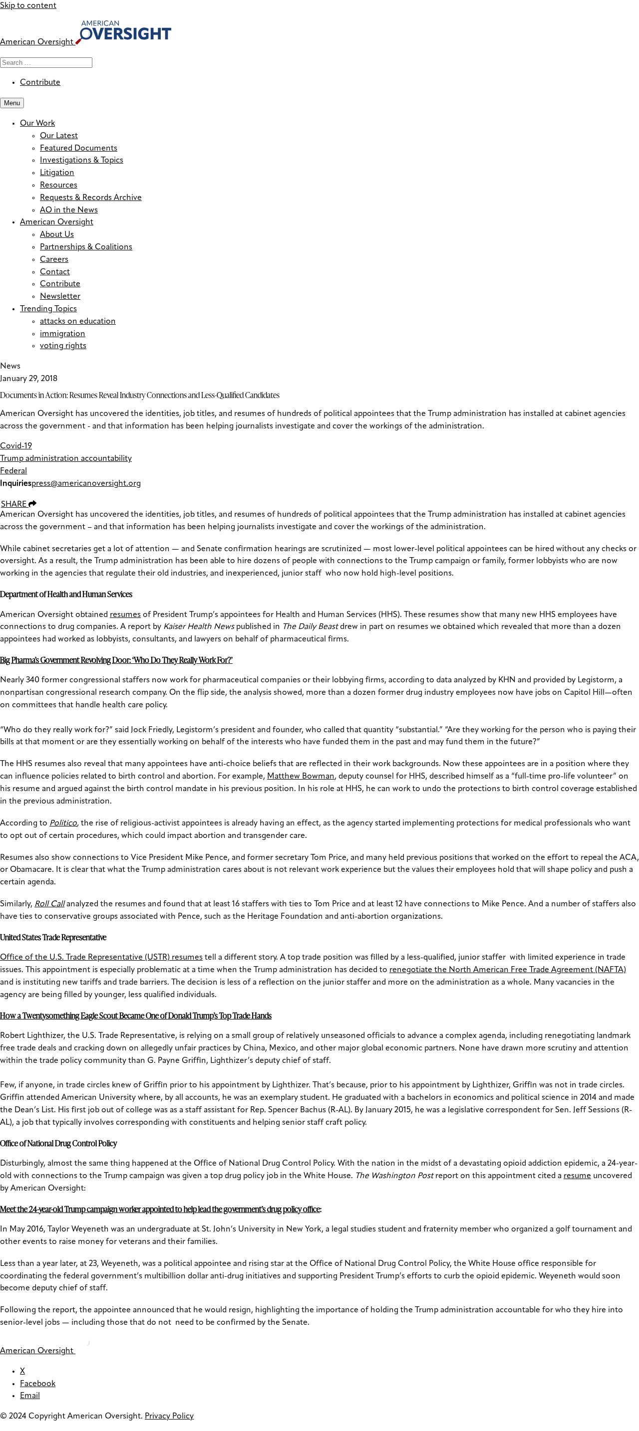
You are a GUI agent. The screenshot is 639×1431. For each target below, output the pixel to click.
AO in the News (69, 210)
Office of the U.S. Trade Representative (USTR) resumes (101, 958)
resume (577, 1176)
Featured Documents (78, 149)
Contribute (40, 83)
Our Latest (59, 136)
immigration (62, 334)
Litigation (57, 173)
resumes (125, 615)
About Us (57, 235)
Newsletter (60, 297)
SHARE (14, 505)
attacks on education (78, 322)
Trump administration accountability (66, 459)
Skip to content (28, 6)
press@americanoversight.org (86, 484)
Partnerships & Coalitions (86, 247)
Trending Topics (48, 309)
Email (30, 1396)
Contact (55, 272)
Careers (54, 260)
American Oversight (56, 222)
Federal (13, 471)
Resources (58, 186)
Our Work (37, 124)
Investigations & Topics (81, 161)
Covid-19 (16, 446)
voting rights (63, 346)
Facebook (37, 1384)
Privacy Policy (169, 1417)
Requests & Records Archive (91, 198)
